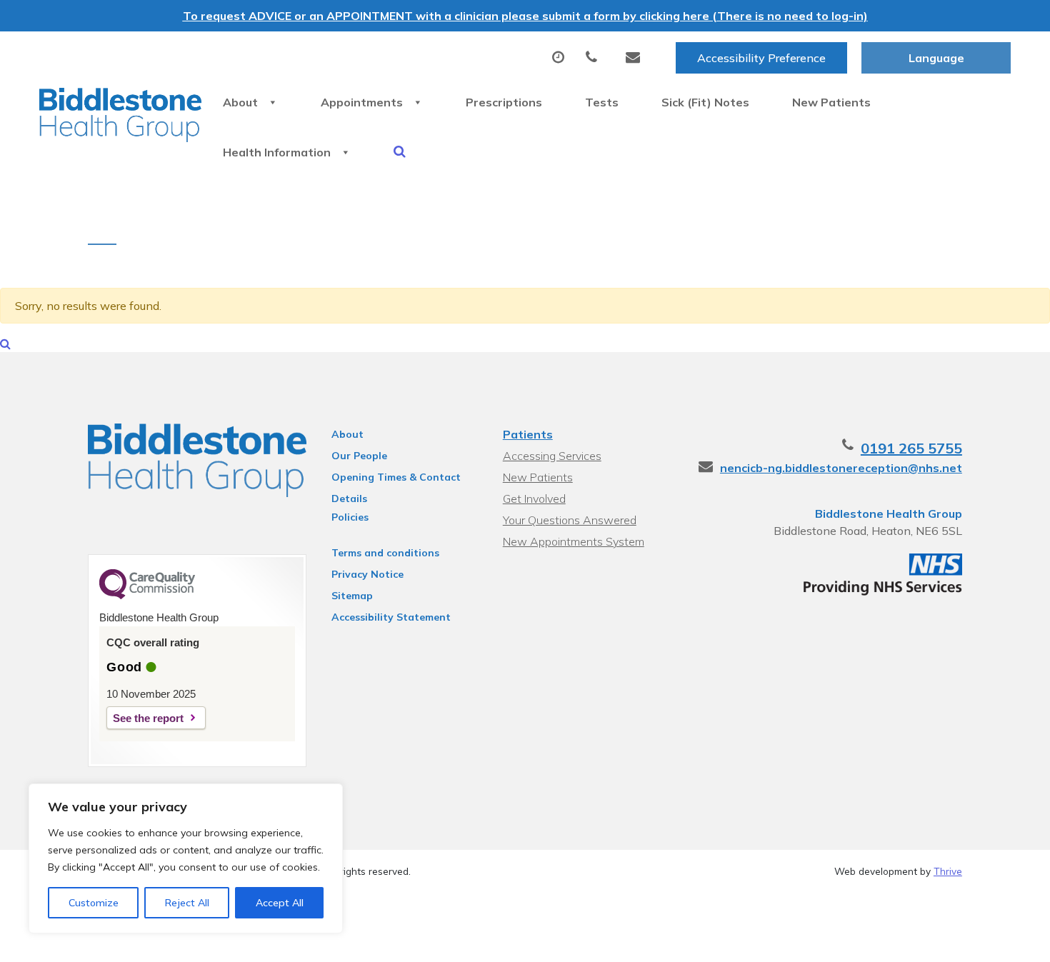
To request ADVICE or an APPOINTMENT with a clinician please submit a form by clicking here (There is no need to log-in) (525, 16)
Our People (359, 455)
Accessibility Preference (761, 58)
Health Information (277, 152)
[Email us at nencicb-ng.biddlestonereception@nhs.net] (636, 58)
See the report (148, 718)
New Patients (831, 102)
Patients (528, 434)
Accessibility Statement (391, 617)
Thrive (948, 871)
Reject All (187, 902)
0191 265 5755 (911, 448)
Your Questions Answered (569, 520)
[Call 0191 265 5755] (595, 58)
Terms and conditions (385, 552)
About (240, 102)
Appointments (362, 102)
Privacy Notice (367, 574)
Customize (94, 902)
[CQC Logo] (147, 595)
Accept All (280, 902)
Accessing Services (552, 456)
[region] (186, 858)
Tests (602, 102)
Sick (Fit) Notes (705, 102)
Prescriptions (504, 102)
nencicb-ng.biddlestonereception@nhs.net (841, 468)
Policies (350, 517)
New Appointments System (573, 541)
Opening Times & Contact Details (396, 479)
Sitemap (352, 595)
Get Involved (534, 498)
